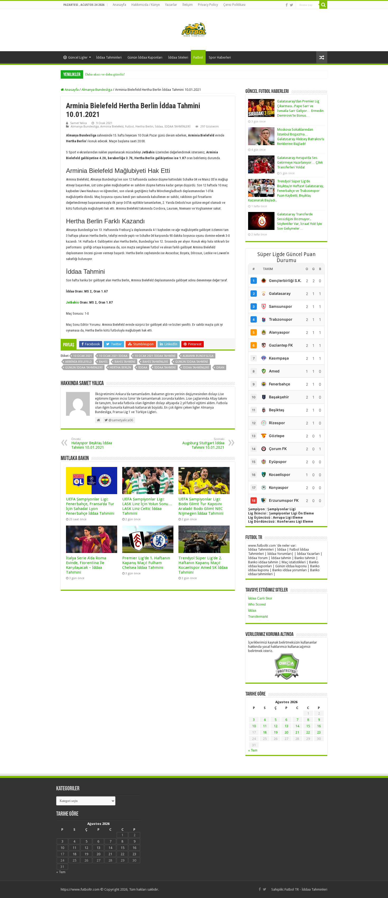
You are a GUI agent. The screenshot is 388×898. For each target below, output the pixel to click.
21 (297, 732)
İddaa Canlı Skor (260, 598)
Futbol (198, 57)
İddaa (159, 126)
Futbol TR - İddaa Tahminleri (306, 889)
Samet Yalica (78, 123)
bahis (103, 361)
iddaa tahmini (165, 367)
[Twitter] (291, 5)
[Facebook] (286, 5)
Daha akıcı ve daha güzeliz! (105, 74)
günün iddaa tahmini (191, 361)
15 (308, 726)
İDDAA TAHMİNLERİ (177, 126)
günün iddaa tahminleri (84, 367)
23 (319, 732)
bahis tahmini (125, 361)
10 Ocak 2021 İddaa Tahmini (155, 356)
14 (297, 726)
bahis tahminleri (155, 361)
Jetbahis (72, 302)
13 (286, 726)
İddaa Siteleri (178, 57)
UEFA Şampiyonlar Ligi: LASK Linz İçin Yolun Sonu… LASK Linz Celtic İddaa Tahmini (147, 506)
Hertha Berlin (144, 126)
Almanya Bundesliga (97, 90)
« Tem (252, 750)
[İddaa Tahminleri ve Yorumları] (194, 30)
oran (220, 367)
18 (265, 732)
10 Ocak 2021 (82, 356)
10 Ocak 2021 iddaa (113, 356)
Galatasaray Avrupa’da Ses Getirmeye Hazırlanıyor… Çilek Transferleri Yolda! (300, 162)
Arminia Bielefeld (112, 126)
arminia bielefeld (78, 361)
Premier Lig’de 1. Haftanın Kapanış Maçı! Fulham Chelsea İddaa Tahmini (146, 563)
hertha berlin (120, 367)
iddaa (142, 367)
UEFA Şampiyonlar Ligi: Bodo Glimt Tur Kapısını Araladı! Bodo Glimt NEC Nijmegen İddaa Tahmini (200, 506)
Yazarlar (171, 5)
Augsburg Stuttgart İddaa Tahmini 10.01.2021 (203, 443)
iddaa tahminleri (196, 367)
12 (275, 726)
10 (254, 726)
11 (265, 726)
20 (286, 732)
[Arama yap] (323, 5)
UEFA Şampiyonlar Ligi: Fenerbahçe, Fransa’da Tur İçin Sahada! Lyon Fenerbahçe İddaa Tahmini (90, 506)
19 (275, 732)
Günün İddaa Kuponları (144, 57)
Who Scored (257, 604)
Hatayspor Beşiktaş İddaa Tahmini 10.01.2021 (91, 443)
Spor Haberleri (220, 57)
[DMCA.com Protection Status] (286, 666)
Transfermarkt (258, 616)
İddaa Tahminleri (109, 57)
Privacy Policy (208, 5)
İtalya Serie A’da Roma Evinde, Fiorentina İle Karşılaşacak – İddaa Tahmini (86, 565)
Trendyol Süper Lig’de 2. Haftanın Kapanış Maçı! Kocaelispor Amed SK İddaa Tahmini (203, 565)
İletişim (187, 5)
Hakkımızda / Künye (145, 5)
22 (308, 732)
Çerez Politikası (234, 5)
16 (319, 726)
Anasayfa (119, 5)
